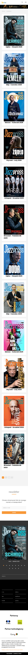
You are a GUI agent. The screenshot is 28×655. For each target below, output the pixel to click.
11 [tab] (15, 568)
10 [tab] (12, 568)
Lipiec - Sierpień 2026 (14, 47)
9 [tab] (9, 568)
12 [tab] (18, 568)
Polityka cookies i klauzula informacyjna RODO (12, 649)
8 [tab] (24, 565)
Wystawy (17, 600)
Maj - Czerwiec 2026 (14, 85)
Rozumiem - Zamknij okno (14, 653)
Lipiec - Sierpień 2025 (14, 276)
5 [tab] (15, 565)
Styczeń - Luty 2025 (14, 390)
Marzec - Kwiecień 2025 (14, 352)
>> (12, 477)
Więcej (4, 576)
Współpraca (17, 596)
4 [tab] (12, 565)
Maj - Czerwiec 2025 (14, 314)
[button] (22, 2)
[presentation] (3, 2)
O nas (3, 592)
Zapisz (14, 512)
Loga (3, 596)
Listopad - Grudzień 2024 (14, 427)
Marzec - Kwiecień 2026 (14, 122)
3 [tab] (9, 565)
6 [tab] (18, 565)
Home (3, 11)
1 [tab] (3, 565)
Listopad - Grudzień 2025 (14, 198)
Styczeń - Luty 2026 (14, 160)
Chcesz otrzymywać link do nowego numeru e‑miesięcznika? (14, 501)
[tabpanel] (14, 545)
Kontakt (3, 600)
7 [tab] (21, 565)
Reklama (16, 592)
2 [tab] (6, 565)
